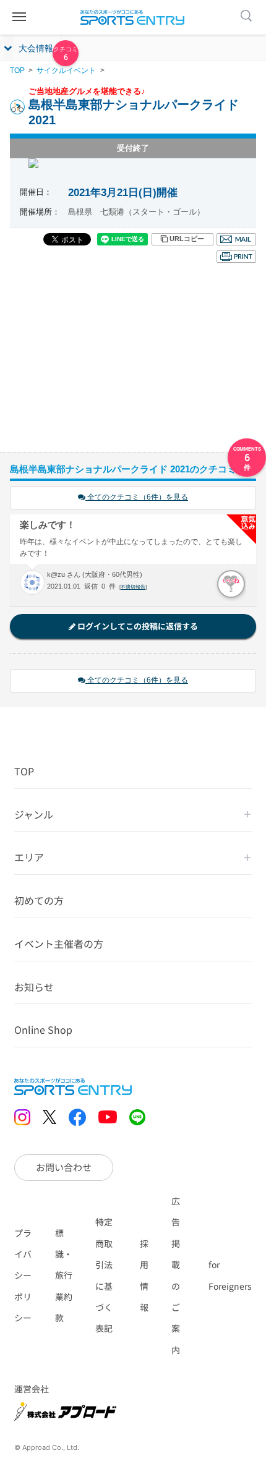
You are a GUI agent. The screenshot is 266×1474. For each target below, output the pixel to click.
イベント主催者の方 (58, 943)
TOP (17, 70)
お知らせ (34, 986)
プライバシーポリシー (23, 1275)
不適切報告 (133, 587)
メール (236, 239)
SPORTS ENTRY (133, 17)
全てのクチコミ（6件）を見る (136, 497)
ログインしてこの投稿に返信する (136, 626)
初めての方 (39, 900)
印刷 (236, 256)
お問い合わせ (64, 1167)
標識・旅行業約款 (63, 1275)
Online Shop (43, 1029)
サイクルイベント (66, 70)
